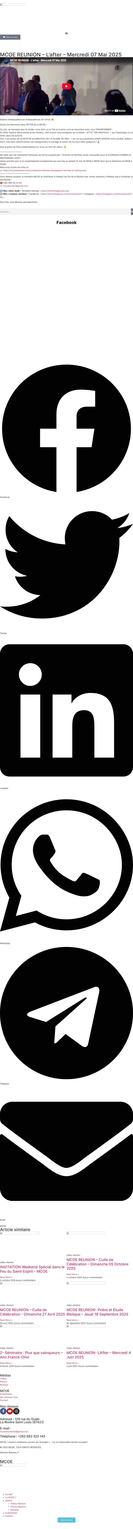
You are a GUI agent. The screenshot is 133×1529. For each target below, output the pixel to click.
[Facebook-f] (3, 1411)
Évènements (11, 1513)
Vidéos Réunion (18, 1503)
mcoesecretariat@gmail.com (14, 1431)
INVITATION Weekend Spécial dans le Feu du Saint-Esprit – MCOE (32, 1269)
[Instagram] (16, 1411)
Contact (9, 1516)
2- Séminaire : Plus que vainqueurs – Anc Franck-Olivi (31, 1355)
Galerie (8, 1500)
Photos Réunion (18, 1506)
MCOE (6, 1461)
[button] (66, 431)
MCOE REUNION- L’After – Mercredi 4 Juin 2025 (98, 1355)
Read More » (6, 1277)
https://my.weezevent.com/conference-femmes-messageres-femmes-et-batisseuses (44, 170)
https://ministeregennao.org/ (55, 190)
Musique (14, 1509)
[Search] (132, 211)
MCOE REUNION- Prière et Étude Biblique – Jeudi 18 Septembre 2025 (97, 1312)
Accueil (8, 1494)
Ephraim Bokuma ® (9, 1452)
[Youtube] (9, 1411)
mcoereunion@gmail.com (15, 186)
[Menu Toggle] (66, 33)
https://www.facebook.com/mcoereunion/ (61, 194)
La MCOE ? (10, 1497)
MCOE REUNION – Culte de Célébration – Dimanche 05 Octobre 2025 (97, 1264)
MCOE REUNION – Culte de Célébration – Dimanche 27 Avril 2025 (32, 1312)
